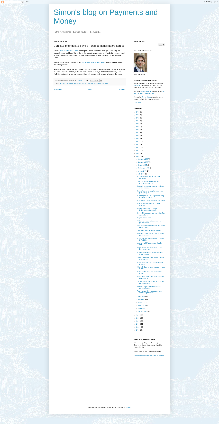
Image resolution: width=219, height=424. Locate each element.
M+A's (96, 83)
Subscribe (137, 103)
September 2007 (144, 168)
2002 (138, 327)
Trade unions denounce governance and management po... (149, 292)
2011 (138, 150)
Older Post (121, 90)
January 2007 (143, 311)
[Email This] (91, 80)
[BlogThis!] (93, 80)
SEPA (106, 83)
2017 (138, 133)
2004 (138, 321)
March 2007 (142, 305)
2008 (138, 153)
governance (77, 83)
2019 (138, 127)
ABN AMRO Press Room (69, 51)
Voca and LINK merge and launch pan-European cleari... (150, 282)
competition (69, 83)
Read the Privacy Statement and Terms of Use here (149, 356)
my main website (146, 91)
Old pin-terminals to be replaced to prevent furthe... (149, 222)
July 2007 (141, 174)
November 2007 (143, 162)
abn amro (62, 83)
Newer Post (58, 90)
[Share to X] (96, 80)
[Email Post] (87, 80)
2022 (138, 118)
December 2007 (143, 159)
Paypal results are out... (145, 218)
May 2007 (141, 299)
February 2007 (143, 308)
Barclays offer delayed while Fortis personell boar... (149, 287)
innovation (90, 83)
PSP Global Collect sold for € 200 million (151, 200)
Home (90, 90)
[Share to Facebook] (98, 80)
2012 (138, 148)
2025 (138, 112)
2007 (138, 156)
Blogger (128, 408)
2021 (138, 121)
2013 (138, 145)
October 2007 (142, 165)
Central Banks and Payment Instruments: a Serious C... (147, 209)
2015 (138, 139)
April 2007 (141, 302)
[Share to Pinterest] (100, 80)
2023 (138, 115)
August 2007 (142, 171)
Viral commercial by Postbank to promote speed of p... (148, 182)
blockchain (137, 85)
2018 (138, 130)
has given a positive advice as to (94, 62)
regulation (101, 83)
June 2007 (141, 297)
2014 (138, 142)
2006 (138, 315)
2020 (138, 124)
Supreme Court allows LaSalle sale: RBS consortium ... (149, 249)
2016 (138, 136)
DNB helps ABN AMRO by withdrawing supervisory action (150, 196)
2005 (138, 318)
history (84, 83)
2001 (138, 330)
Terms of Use (146, 97)
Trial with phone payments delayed (149, 230)
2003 (138, 324)
